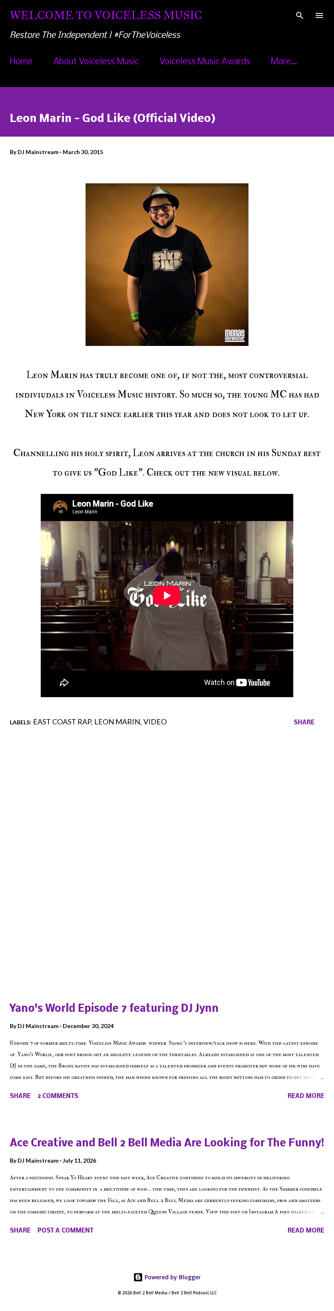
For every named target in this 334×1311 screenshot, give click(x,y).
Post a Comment (65, 1231)
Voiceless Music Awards (205, 62)
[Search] (300, 15)
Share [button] (304, 723)
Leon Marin (117, 721)
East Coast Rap (62, 721)
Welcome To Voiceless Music (106, 15)
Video (155, 721)
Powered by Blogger (172, 1277)
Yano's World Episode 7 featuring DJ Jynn (114, 1009)
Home (21, 62)
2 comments (57, 1096)
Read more (306, 1096)
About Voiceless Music (96, 62)
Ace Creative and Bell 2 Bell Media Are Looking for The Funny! (167, 1143)
